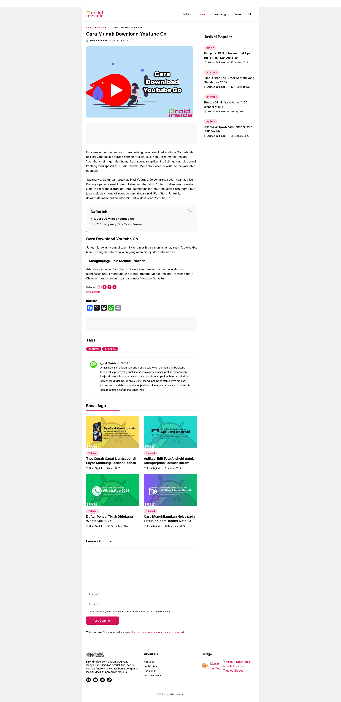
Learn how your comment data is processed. (158, 632)
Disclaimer (226, 3)
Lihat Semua (93, 291)
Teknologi (219, 14)
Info (186, 14)
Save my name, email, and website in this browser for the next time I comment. (131, 611)
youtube (111, 348)
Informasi (211, 72)
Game (237, 14)
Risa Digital (95, 468)
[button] (250, 14)
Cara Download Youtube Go (115, 218)
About (194, 3)
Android (90, 27)
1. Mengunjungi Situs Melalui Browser (121, 224)
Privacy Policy (247, 3)
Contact (209, 3)
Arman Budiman (98, 40)
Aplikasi (94, 348)
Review (210, 47)
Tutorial (201, 14)
